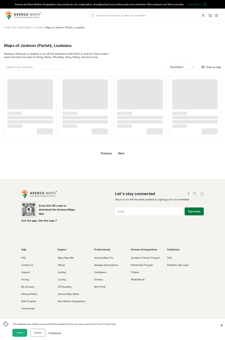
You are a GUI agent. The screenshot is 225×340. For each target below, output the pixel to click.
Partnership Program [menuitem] (142, 265)
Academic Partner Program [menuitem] (145, 257)
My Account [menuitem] (27, 286)
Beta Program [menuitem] (28, 301)
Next (121, 153)
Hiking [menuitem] (61, 265)
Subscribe (194, 211)
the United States (22, 27)
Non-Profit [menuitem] (99, 286)
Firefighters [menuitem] (100, 272)
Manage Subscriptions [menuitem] (106, 265)
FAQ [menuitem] (23, 257)
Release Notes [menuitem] (29, 294)
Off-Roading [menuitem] (64, 286)
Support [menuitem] (25, 272)
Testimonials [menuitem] (28, 308)
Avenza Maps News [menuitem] (68, 294)
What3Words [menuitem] (138, 279)
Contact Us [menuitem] (27, 265)
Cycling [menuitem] (62, 279)
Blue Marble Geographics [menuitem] (71, 301)
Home (7, 27)
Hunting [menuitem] (62, 272)
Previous (106, 153)
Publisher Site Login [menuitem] (178, 265)
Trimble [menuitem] (135, 272)
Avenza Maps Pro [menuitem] (103, 257)
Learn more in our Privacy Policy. (100, 324)
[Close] (221, 324)
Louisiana (38, 27)
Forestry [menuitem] (98, 279)
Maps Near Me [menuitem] (66, 257)
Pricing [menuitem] (25, 279)
